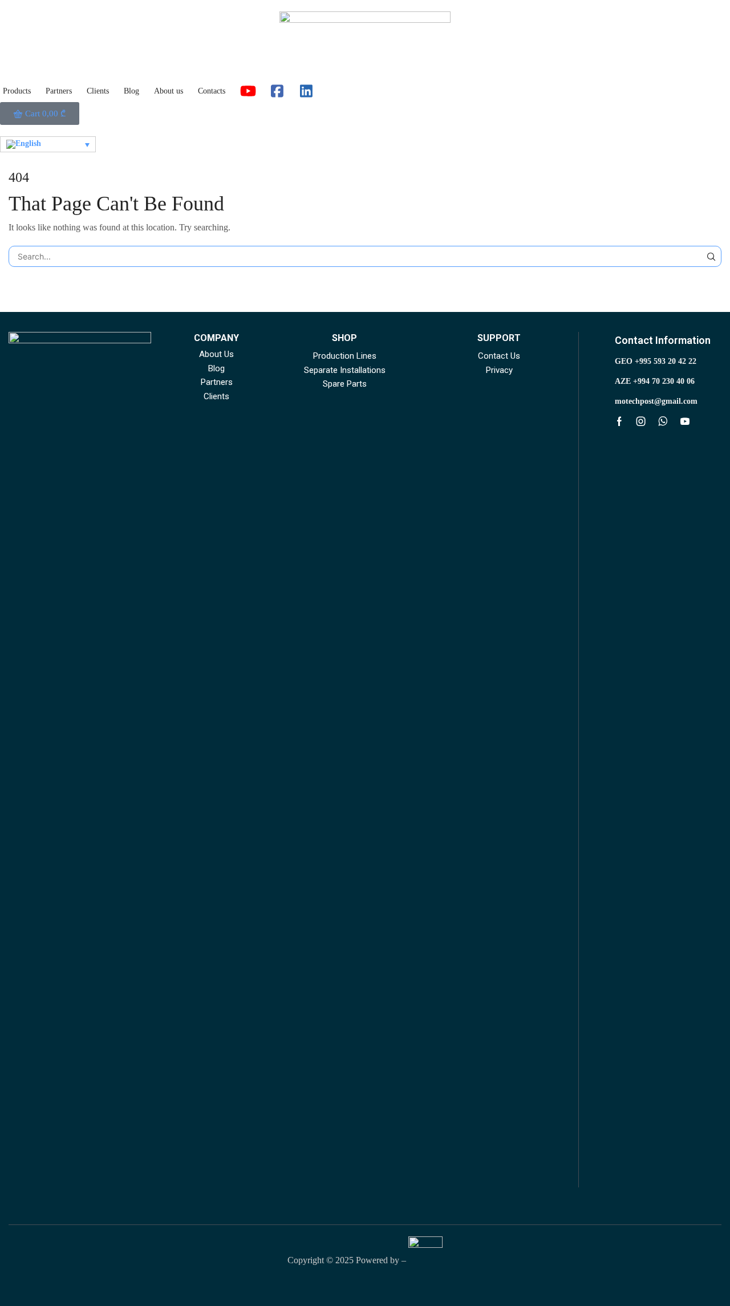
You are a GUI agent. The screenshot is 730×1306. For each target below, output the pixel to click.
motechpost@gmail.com (656, 401)
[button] (39, 113)
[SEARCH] (710, 256)
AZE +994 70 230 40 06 (655, 381)
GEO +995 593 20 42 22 (655, 361)
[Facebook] (619, 421)
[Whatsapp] (663, 421)
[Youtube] (685, 421)
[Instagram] (641, 421)
